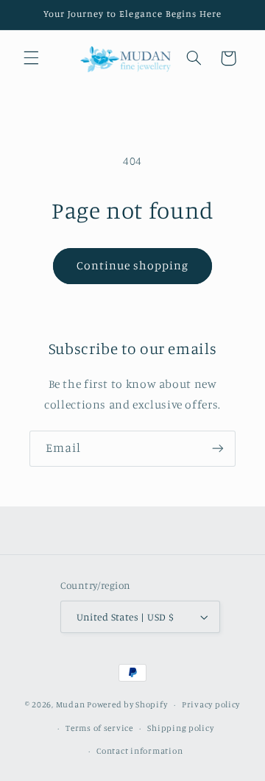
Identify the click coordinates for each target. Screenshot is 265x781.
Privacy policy (211, 704)
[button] (31, 58)
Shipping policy (180, 728)
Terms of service (99, 728)
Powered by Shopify (127, 704)
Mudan (71, 704)
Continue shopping (133, 265)
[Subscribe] (218, 449)
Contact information (139, 751)
